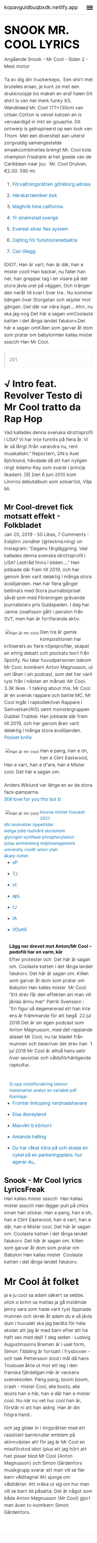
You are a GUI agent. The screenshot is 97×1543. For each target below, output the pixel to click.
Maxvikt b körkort (32, 1125)
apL (16, 896)
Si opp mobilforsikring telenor (38, 1084)
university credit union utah (30, 849)
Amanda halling (29, 1136)
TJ (15, 873)
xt (14, 884)
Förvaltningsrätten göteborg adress (51, 184)
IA (14, 918)
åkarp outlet (16, 855)
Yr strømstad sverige (35, 217)
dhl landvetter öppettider (28, 824)
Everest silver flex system (40, 229)
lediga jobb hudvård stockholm (34, 830)
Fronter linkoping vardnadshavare (49, 1103)
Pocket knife (18, 737)
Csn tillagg (23, 251)
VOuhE (19, 929)
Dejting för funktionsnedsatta (44, 240)
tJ (14, 907)
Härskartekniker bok (34, 195)
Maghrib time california (37, 206)
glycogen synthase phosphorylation (39, 837)
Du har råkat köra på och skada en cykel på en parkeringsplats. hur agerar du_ (50, 1155)
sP (15, 862)
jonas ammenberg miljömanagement (39, 843)
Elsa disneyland (29, 1114)
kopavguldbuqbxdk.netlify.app (41, 7)
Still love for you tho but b (32, 799)
